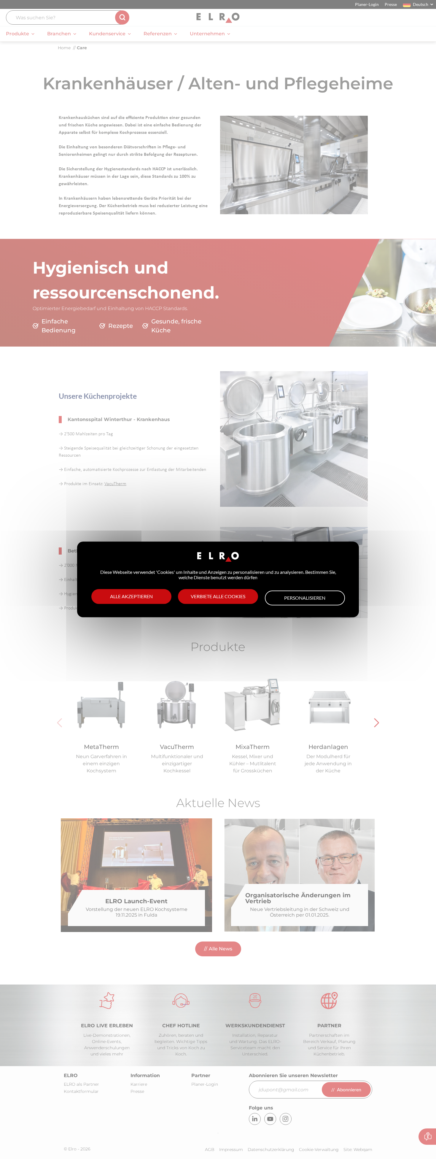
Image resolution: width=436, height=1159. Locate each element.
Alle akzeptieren (131, 596)
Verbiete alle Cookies (218, 596)
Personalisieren (304, 598)
